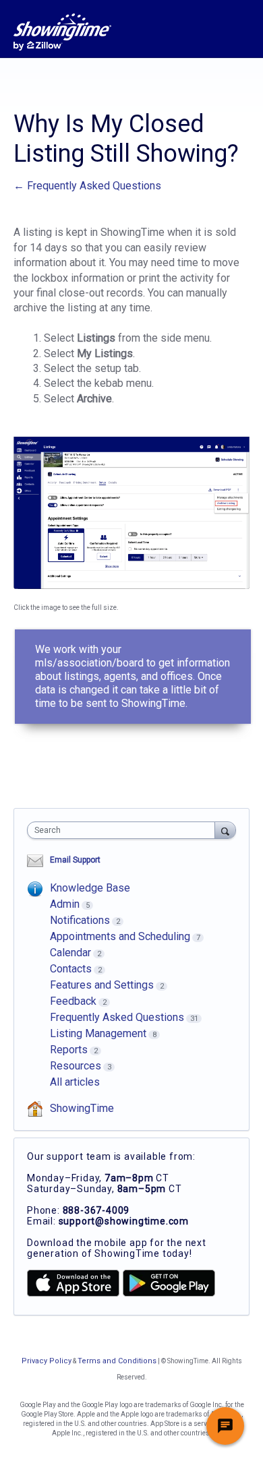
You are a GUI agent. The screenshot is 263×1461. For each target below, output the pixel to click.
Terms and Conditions (117, 1361)
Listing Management (98, 1033)
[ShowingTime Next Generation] (62, 32)
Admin (65, 904)
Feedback (73, 1001)
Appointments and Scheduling (120, 936)
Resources (75, 1065)
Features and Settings (102, 984)
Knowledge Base (90, 887)
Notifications (80, 920)
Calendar (70, 952)
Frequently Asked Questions (117, 1017)
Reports (69, 1049)
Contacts (71, 968)
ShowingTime (82, 1108)
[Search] (225, 829)
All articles (75, 1082)
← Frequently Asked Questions (87, 186)
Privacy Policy (46, 1361)
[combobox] (124, 830)
